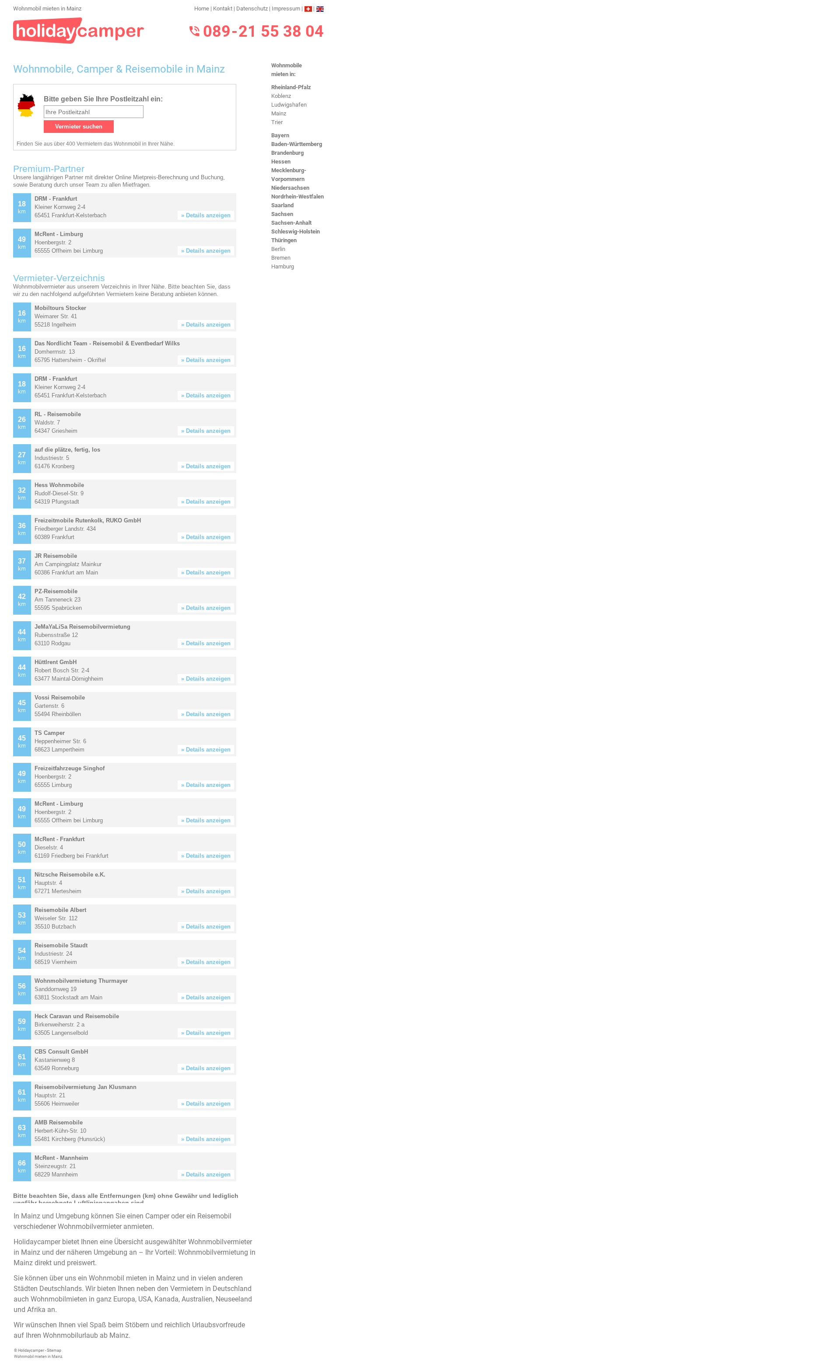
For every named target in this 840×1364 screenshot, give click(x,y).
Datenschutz (252, 8)
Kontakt (222, 8)
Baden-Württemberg (296, 144)
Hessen (280, 161)
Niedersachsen (290, 187)
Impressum (286, 8)
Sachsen (282, 214)
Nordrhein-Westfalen (297, 196)
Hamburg (282, 266)
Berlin (278, 249)
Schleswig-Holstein (295, 231)
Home (201, 8)
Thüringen (284, 240)
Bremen (280, 257)
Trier (277, 122)
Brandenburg (287, 153)
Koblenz (281, 96)
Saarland (282, 205)
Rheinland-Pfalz (291, 87)
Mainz (278, 113)
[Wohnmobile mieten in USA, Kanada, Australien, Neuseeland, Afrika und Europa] (78, 30)
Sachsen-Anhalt (291, 222)
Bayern (280, 135)
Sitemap (54, 1350)
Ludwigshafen (289, 104)
